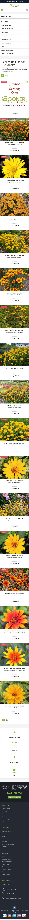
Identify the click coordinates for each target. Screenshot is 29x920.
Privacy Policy (5, 864)
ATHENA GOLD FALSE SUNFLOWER (14, 218)
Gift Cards (4, 841)
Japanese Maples (6, 819)
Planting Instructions (7, 861)
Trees (3, 813)
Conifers (4, 821)
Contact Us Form (6, 884)
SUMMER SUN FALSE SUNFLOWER (14, 368)
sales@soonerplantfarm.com (13, 898)
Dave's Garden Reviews (8, 844)
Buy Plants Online (6, 831)
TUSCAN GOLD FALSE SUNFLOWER (14, 180)
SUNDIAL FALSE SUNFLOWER (14, 405)
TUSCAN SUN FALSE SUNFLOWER (14, 556)
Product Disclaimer (6, 869)
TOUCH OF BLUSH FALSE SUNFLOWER (14, 518)
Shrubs (3, 816)
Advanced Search (7, 50)
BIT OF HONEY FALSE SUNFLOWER (14, 706)
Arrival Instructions (6, 859)
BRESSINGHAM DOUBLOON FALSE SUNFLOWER (14, 105)
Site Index (4, 846)
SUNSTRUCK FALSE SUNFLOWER (14, 481)
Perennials (4, 811)
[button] (2, 10)
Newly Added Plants (8, 53)
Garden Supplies (6, 839)
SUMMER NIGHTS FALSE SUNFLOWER (14, 330)
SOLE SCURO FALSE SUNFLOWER (14, 293)
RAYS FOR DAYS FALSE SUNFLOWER (14, 255)
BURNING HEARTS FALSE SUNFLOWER (14, 668)
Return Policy (5, 872)
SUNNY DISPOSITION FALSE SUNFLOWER (14, 443)
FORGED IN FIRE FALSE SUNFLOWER (14, 143)
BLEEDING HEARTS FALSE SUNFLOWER (14, 631)
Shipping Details (6, 874)
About (3, 834)
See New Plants (6, 808)
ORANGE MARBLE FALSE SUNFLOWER (14, 593)
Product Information (7, 866)
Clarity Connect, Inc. (18, 912)
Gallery (3, 836)
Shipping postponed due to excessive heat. (14, 1)
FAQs (3, 856)
